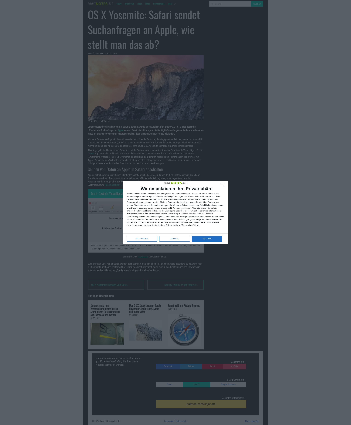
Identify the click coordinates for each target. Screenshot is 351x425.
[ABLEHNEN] (223, 186)
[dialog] (175, 212)
